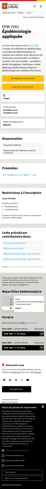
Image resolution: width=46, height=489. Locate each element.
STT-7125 (31, 175)
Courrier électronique (10, 399)
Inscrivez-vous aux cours (23, 86)
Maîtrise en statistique (13, 248)
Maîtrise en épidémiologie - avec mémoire (22, 259)
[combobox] (43, 406)
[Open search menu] (35, 6)
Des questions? (16, 389)
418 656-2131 (15, 372)
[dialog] (23, 446)
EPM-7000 (33, 45)
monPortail (32, 323)
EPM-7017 (19, 175)
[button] (12, 485)
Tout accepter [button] (10, 472)
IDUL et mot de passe (10, 402)
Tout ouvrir (39, 329)
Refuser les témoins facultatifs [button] (16, 478)
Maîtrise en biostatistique (15, 243)
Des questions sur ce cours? (23, 78)
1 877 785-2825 (35, 372)
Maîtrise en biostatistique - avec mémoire (22, 253)
